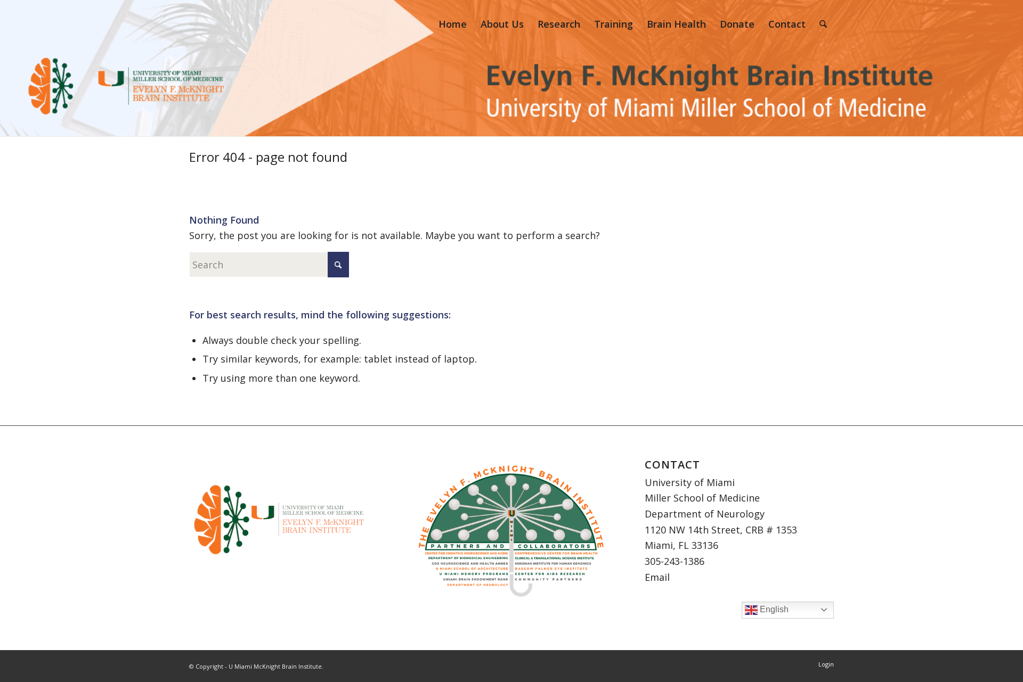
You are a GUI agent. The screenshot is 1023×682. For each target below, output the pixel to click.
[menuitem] (453, 24)
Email (657, 577)
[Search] (823, 24)
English (773, 609)
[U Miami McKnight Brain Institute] (210, 24)
